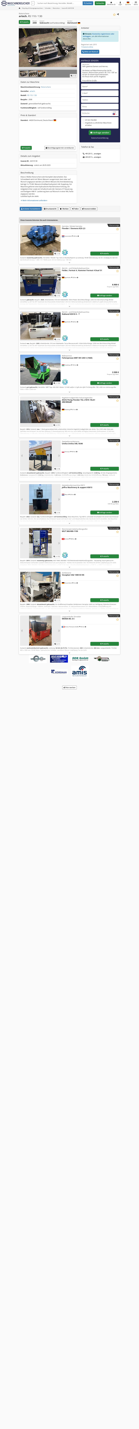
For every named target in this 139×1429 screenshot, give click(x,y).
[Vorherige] (21, 52)
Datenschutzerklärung (99, 138)
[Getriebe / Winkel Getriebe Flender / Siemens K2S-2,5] (40, 240)
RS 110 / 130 (32, 95)
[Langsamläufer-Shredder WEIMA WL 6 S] (40, 631)
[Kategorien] (33, 3)
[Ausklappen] (69, 262)
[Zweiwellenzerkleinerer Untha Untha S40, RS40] (40, 456)
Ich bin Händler (91, 120)
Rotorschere (46, 87)
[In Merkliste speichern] (114, 14)
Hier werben (70, 687)
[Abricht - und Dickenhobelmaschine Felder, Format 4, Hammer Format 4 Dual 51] (40, 282)
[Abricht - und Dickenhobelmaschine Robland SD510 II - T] (40, 326)
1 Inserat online (87, 47)
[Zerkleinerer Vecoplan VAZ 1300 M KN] (40, 587)
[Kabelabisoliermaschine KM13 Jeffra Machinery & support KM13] (40, 499)
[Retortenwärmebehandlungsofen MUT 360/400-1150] (40, 543)
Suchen (89, 3)
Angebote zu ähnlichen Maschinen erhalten (98, 124)
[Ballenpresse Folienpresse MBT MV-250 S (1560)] (40, 370)
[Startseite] (19, 8)
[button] (136, 3)
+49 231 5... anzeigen (93, 154)
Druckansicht (50, 209)
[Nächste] (75, 52)
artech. (32, 91)
